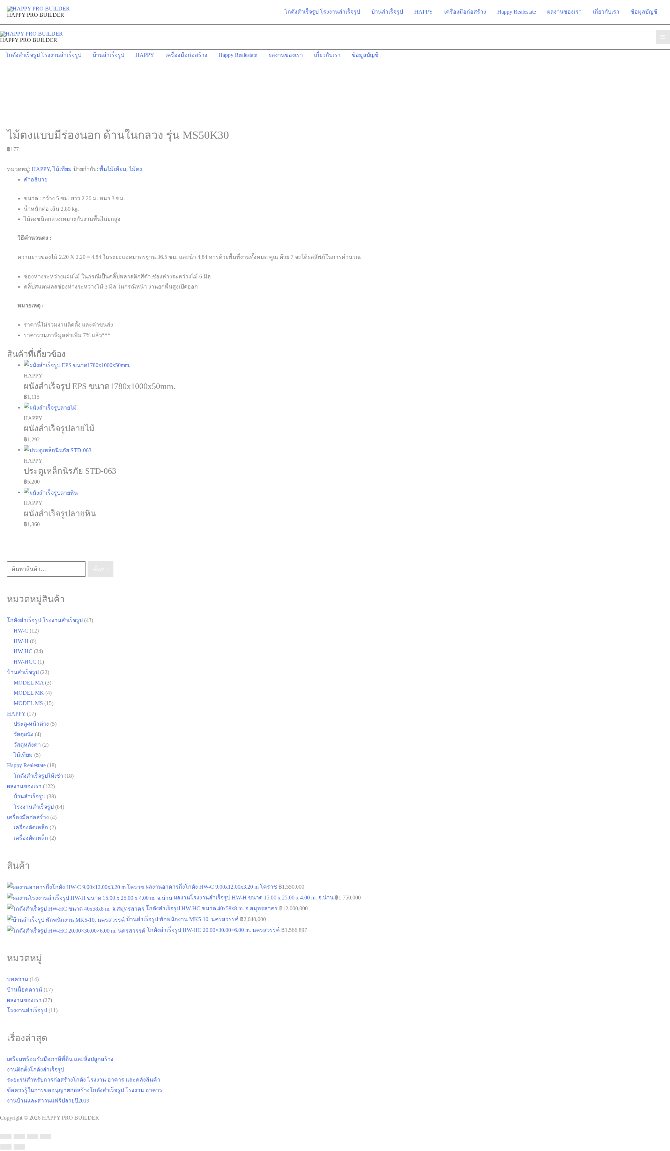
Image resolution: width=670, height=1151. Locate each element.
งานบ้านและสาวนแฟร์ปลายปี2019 (48, 1101)
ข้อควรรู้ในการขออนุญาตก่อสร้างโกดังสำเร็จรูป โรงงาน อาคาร (84, 1090)
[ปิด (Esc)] (46, 1137)
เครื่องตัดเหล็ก (31, 838)
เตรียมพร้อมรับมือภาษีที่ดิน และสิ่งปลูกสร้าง (60, 1059)
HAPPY (41, 169)
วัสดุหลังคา (27, 745)
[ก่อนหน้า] (6, 1147)
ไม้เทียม (62, 169)
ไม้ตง (135, 169)
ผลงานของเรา (24, 786)
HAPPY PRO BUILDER (35, 15)
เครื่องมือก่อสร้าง (28, 817)
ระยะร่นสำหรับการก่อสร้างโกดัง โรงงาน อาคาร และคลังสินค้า (83, 1080)
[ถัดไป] (19, 1147)
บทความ (17, 979)
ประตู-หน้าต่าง (31, 724)
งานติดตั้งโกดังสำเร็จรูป (35, 1069)
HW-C (21, 631)
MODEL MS (28, 703)
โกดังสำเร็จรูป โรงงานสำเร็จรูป (45, 620)
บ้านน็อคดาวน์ (24, 990)
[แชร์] (32, 1137)
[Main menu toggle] (663, 37)
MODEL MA (29, 683)
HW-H (21, 641)
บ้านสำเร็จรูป (23, 672)
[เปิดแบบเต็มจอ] (19, 1137)
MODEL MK (29, 693)
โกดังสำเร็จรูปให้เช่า (38, 776)
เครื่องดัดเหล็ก (31, 827)
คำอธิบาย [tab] (35, 179)
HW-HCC (25, 662)
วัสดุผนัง (24, 734)
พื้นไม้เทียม (112, 169)
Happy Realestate (26, 765)
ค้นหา (100, 569)
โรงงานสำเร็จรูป (34, 807)
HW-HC (23, 651)
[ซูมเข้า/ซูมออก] (6, 1137)
